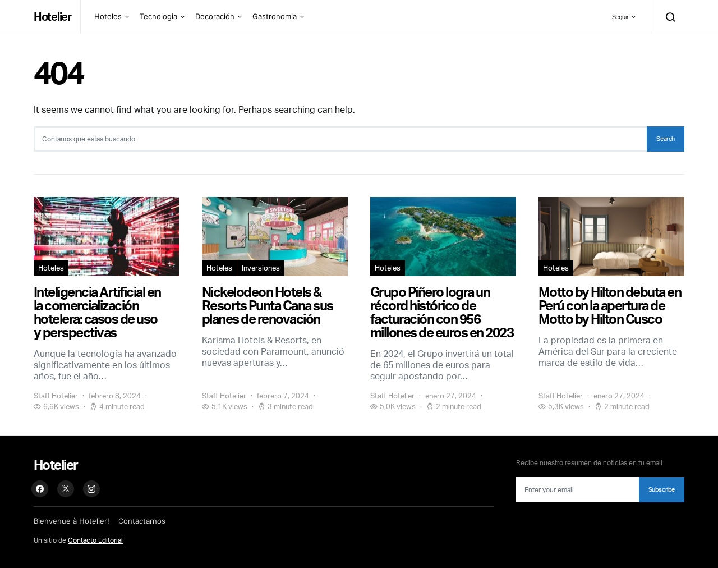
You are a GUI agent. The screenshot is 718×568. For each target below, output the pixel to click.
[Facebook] (39, 488)
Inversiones (261, 267)
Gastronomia (274, 16)
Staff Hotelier (56, 395)
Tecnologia (158, 16)
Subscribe (661, 489)
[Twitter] (65, 488)
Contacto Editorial (95, 540)
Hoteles (108, 16)
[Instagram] (91, 488)
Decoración (214, 16)
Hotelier (52, 17)
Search (665, 139)
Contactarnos (141, 520)
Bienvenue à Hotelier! (71, 520)
